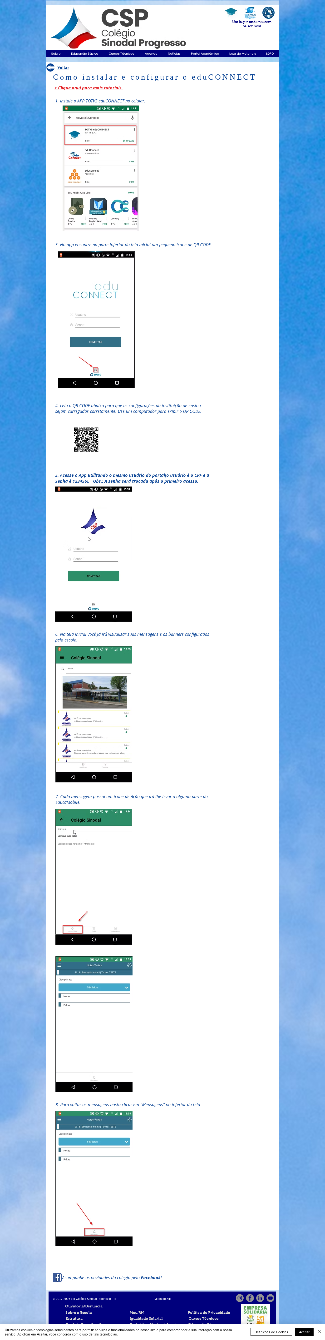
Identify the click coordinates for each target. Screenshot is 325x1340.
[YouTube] (270, 1298)
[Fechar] (319, 1332)
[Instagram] (240, 1298)
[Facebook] (250, 1298)
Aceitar (304, 1332)
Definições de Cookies (271, 1332)
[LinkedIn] (260, 1298)
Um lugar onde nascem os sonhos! (251, 24)
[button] (56, 53)
